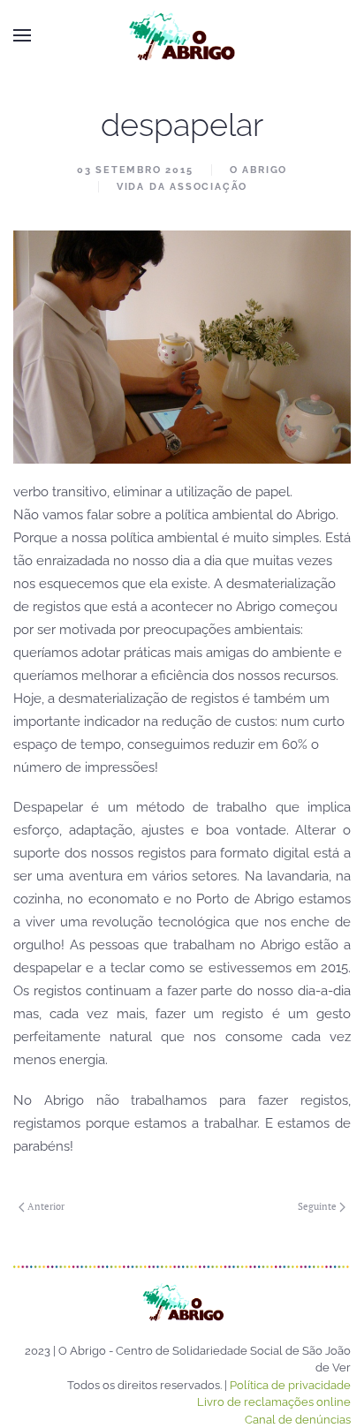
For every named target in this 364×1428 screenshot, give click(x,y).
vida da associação (182, 187)
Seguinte (317, 1206)
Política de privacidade (290, 1385)
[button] (22, 35)
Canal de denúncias (298, 1419)
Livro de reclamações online (274, 1402)
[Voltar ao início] (182, 35)
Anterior (45, 1206)
